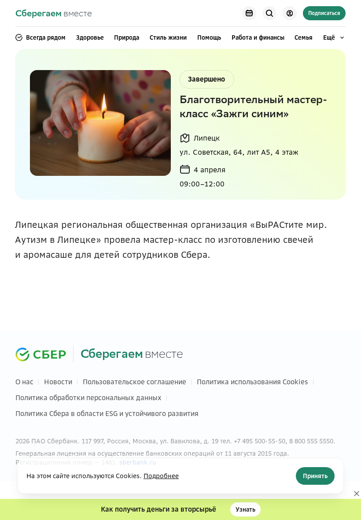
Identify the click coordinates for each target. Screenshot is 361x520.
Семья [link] (304, 37)
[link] (53, 13)
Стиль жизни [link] (168, 37)
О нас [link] (24, 382)
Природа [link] (126, 37)
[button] (180, 509)
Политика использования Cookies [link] (252, 382)
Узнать (245, 509)
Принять (315, 475)
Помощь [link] (209, 37)
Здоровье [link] (90, 37)
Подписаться (324, 13)
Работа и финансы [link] (258, 37)
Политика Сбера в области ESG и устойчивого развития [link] (107, 413)
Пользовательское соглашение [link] (134, 382)
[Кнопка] (249, 13)
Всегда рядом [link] (46, 37)
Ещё (329, 37)
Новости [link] (58, 382)
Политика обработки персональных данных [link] (88, 398)
